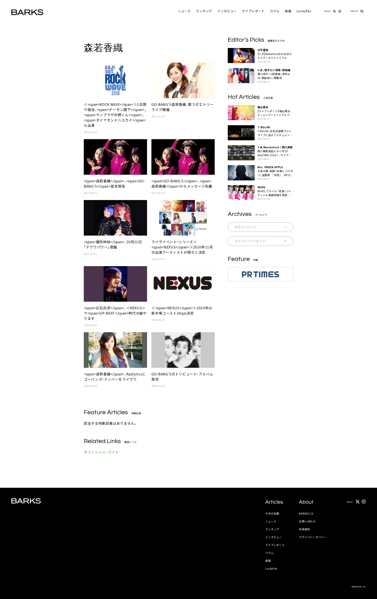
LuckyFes (303, 11)
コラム (275, 11)
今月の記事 (272, 513)
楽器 (288, 11)
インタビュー (227, 11)
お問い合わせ (307, 521)
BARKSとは (306, 513)
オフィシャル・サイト (101, 452)
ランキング (204, 11)
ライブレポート (253, 11)
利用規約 (304, 529)
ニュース (184, 11)
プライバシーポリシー (313, 537)
